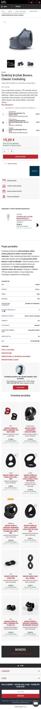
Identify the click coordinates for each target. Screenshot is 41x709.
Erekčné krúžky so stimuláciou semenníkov (13, 13)
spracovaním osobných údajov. (20, 702)
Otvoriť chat (20, 387)
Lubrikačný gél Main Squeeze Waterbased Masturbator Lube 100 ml (18, 122)
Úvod (2, 11)
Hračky (10, 11)
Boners (3, 72)
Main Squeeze (13, 119)
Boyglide (11, 128)
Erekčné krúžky (33, 11)
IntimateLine (12, 111)
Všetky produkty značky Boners (20, 653)
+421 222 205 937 (13, 383)
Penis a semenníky (21, 11)
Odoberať (20, 696)
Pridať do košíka (20, 156)
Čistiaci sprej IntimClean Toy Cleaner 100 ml (17, 113)
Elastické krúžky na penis (10, 360)
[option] (20, 221)
